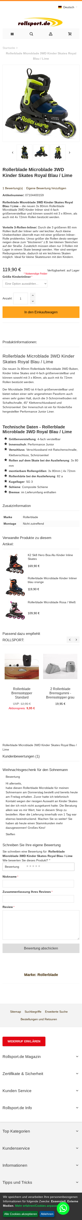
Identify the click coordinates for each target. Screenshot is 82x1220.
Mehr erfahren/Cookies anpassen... (38, 1205)
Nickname (10, 876)
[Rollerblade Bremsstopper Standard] (22, 666)
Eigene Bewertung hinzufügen (46, 188)
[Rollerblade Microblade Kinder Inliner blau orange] (15, 587)
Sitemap (15, 1011)
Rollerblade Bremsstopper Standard (21, 693)
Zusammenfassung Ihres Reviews (27, 891)
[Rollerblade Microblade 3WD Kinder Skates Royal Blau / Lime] (24, 152)
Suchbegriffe (33, 1011)
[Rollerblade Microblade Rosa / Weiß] (15, 610)
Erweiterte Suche (56, 1011)
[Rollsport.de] (41, 21)
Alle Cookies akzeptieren (20, 1214)
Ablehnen (47, 1214)
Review (8, 907)
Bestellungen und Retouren (39, 1019)
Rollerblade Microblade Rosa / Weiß (52, 602)
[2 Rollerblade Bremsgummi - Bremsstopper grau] (60, 666)
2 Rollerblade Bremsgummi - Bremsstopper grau (60, 693)
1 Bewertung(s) (13, 188)
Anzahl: (7, 298)
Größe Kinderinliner (17, 276)
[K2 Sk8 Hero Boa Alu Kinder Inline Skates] (15, 563)
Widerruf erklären (24, 1041)
